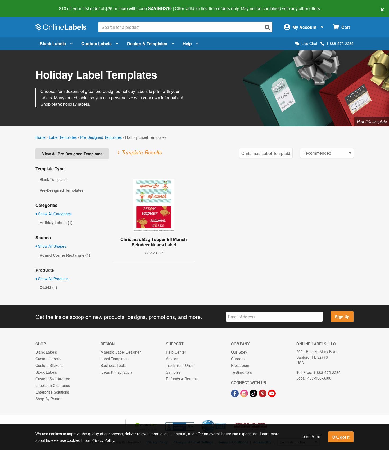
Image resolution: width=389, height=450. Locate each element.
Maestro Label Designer (121, 352)
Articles (172, 358)
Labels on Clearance (52, 385)
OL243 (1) (48, 287)
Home (40, 137)
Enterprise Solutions (52, 392)
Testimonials (241, 372)
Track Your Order (180, 365)
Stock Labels (46, 372)
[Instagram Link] (244, 392)
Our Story (239, 352)
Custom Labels (96, 44)
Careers (238, 358)
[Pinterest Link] (263, 392)
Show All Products (52, 278)
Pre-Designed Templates (101, 137)
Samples (173, 372)
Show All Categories (54, 213)
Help (187, 44)
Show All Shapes (51, 246)
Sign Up (342, 316)
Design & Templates (147, 44)
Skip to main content (19, 4)
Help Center (176, 352)
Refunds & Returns (182, 378)
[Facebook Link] (235, 392)
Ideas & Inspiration (116, 372)
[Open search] (267, 27)
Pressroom (240, 365)
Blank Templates (53, 179)
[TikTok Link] (254, 392)
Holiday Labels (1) (56, 222)
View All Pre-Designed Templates (72, 153)
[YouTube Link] (272, 392)
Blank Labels (53, 44)
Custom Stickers (49, 365)
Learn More (310, 436)
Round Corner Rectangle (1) (65, 255)
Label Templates (63, 137)
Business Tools (113, 365)
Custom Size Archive (52, 378)
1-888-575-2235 (340, 43)
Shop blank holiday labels (64, 104)
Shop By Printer (48, 398)
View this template (371, 121)
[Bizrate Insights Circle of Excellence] (224, 420)
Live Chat (309, 44)
